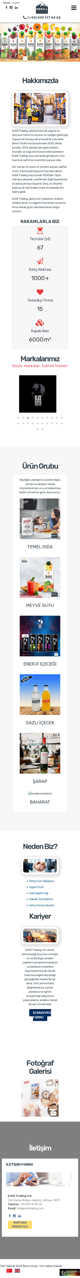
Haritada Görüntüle (20, 1224)
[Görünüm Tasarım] (70, 1275)
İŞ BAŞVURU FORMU (42, 1015)
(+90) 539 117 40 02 (44, 17)
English (16, 3)
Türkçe (7, 3)
